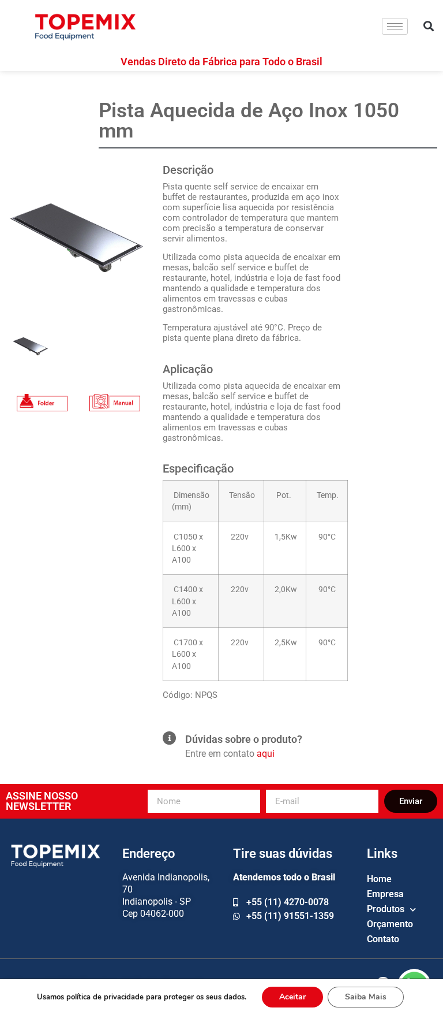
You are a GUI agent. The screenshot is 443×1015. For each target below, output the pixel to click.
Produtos (385, 909)
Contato (383, 939)
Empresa (385, 893)
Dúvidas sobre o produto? (243, 739)
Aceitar (292, 996)
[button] (428, 26)
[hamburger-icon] (395, 26)
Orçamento (390, 924)
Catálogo (42, 391)
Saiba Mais (365, 996)
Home (379, 878)
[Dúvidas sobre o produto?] (169, 738)
